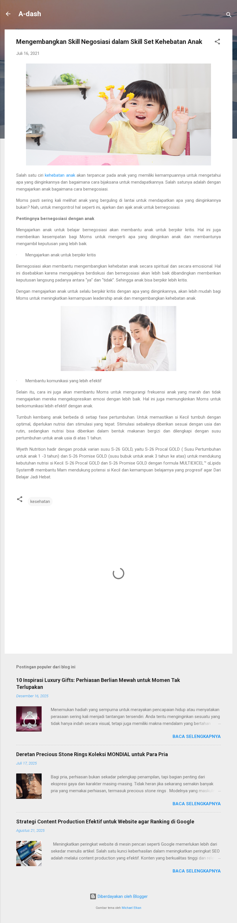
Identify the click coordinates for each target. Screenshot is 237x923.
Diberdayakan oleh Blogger (122, 896)
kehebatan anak (60, 175)
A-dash (29, 14)
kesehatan (40, 501)
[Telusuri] (228, 16)
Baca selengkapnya (197, 736)
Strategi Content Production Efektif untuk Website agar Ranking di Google (105, 821)
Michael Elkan (131, 908)
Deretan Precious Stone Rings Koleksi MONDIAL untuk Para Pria (92, 754)
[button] (217, 42)
